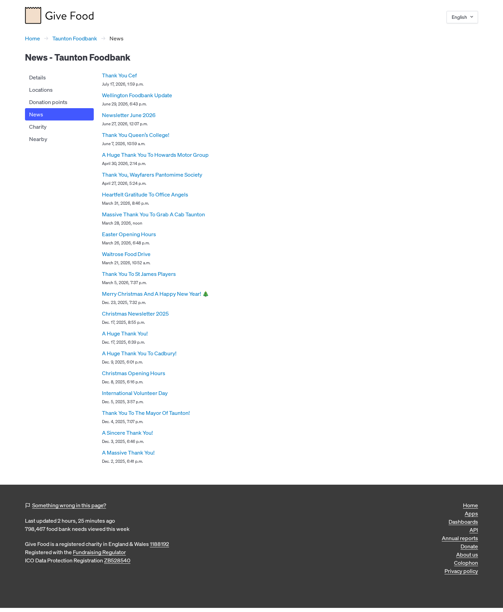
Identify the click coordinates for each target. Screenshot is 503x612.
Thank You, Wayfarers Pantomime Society (152, 174)
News (36, 114)
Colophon (466, 562)
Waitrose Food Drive (126, 254)
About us (467, 554)
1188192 (159, 544)
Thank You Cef (119, 75)
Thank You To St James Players (139, 274)
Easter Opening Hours (129, 234)
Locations (41, 89)
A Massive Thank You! (128, 452)
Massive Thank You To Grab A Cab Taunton (153, 214)
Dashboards (463, 521)
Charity (38, 126)
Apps (471, 513)
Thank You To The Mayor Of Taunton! (146, 413)
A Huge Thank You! (125, 333)
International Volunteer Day (135, 393)
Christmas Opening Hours (133, 373)
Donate (469, 546)
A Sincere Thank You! (127, 432)
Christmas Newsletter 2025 (135, 313)
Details (37, 77)
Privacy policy (461, 571)
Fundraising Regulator (99, 552)
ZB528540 (117, 560)
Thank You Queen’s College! (135, 135)
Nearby (38, 139)
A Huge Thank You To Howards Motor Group (155, 154)
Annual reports (460, 538)
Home (32, 38)
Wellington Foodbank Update (137, 95)
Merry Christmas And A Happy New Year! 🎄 (155, 293)
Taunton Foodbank (74, 38)
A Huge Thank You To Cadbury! (139, 353)
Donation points (48, 102)
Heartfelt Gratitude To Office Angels (145, 194)
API (473, 530)
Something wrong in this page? (69, 505)
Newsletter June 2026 (128, 115)
